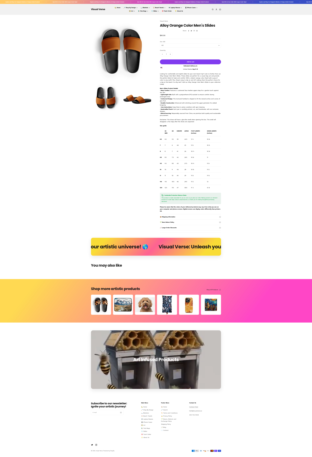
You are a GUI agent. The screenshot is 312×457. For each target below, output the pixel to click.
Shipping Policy (166, 424)
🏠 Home (164, 407)
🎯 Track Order (167, 11)
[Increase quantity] (170, 54)
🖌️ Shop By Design (130, 8)
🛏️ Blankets (144, 8)
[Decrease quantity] (162, 54)
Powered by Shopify (108, 451)
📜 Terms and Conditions (169, 413)
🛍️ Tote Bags (142, 11)
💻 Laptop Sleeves (174, 8)
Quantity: (163, 50)
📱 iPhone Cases (190, 8)
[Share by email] (196, 30)
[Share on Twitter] (191, 30)
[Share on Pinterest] (194, 30)
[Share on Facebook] (188, 30)
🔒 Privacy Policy (166, 416)
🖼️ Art (131, 11)
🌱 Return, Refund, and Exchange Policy (168, 420)
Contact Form (193, 407)
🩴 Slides (154, 11)
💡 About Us (179, 11)
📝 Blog (163, 427)
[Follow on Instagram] (96, 445)
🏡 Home (117, 8)
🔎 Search (164, 410)
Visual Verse (164, 21)
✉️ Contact (165, 430)
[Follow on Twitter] (92, 445)
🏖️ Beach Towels (158, 8)
